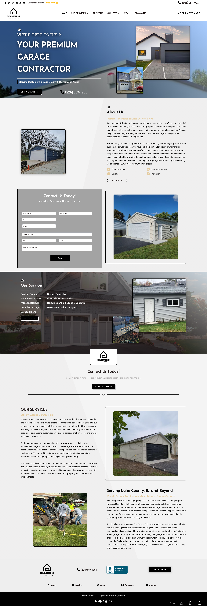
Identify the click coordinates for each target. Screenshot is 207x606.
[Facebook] (5, 3)
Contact (172, 603)
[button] (190, 13)
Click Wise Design (189, 597)
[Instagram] (9, 3)
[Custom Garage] (29, 294)
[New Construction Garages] (61, 307)
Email (200, 604)
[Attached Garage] (30, 303)
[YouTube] (24, 3)
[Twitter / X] (20, 3)
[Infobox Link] (188, 3)
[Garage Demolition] (31, 298)
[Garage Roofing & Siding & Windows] (66, 303)
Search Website (180, 579)
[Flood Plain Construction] (60, 298)
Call (181, 604)
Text (190, 604)
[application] (87, 13)
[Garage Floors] (28, 312)
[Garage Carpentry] (56, 294)
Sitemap (122, 596)
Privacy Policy (113, 596)
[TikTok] (13, 3)
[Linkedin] (16, 3)
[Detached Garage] (30, 307)
